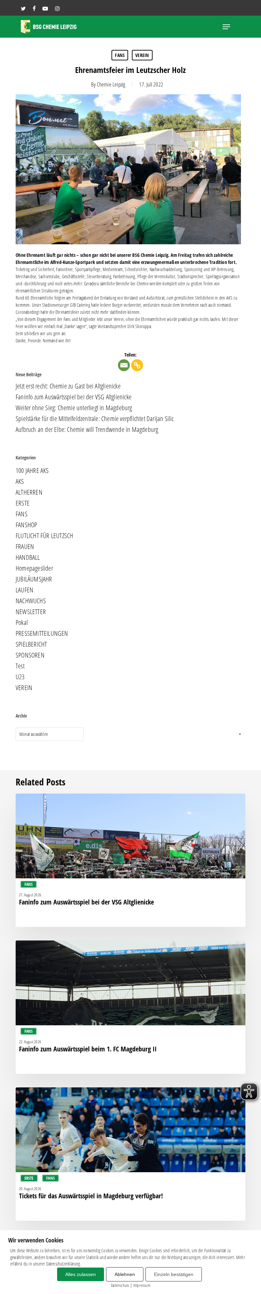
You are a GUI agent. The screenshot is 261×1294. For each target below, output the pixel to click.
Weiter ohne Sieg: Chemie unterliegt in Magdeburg (74, 408)
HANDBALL (28, 557)
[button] (226, 26)
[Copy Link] (137, 365)
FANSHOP (26, 525)
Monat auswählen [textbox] (33, 734)
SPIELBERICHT (31, 644)
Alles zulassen (80, 1274)
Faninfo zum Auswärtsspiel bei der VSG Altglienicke (74, 397)
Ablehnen (125, 1274)
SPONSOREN (30, 655)
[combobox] (50, 734)
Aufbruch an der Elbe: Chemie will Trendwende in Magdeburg (87, 429)
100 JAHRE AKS (32, 471)
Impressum (141, 1285)
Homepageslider (34, 568)
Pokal (22, 623)
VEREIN (142, 55)
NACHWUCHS (31, 601)
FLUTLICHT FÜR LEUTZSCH (44, 536)
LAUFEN (24, 590)
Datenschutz (120, 1285)
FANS (120, 55)
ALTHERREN (29, 492)
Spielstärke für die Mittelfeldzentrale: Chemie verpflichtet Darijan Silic (95, 419)
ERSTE (23, 503)
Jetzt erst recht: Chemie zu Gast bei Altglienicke (68, 386)
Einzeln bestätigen (173, 1274)
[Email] (124, 365)
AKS (20, 481)
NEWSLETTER (31, 612)
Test (20, 666)
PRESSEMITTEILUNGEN (42, 633)
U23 (20, 677)
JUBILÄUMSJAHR (34, 579)
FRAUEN (25, 547)
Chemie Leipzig (111, 84)
